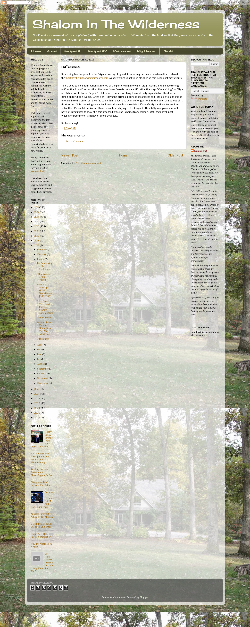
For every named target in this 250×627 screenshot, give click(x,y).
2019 (37, 245)
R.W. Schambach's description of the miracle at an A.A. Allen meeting (40, 458)
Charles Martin (44, 317)
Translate (202, 98)
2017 (37, 235)
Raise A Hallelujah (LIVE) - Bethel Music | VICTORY (45, 290)
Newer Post (69, 155)
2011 (36, 207)
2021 (37, 393)
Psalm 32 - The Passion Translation (41, 535)
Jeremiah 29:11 (38, 171)
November (43, 378)
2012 (37, 212)
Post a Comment (75, 141)
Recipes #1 (73, 51)
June (39, 354)
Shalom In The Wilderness (116, 24)
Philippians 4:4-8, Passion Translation (41, 483)
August (41, 363)
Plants (168, 51)
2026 (37, 417)
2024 (37, 408)
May (39, 349)
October (42, 373)
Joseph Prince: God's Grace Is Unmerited (41, 525)
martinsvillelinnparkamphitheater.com (87, 77)
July (39, 359)
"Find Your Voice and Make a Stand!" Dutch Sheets (45, 307)
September (43, 368)
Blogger (144, 597)
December (43, 383)
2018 (37, 240)
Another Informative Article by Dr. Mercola (42, 515)
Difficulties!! (43, 338)
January (41, 249)
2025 (37, 412)
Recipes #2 (97, 51)
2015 (37, 226)
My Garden (146, 51)
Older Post (175, 155)
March (41, 259)
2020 (37, 389)
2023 (37, 403)
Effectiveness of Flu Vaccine (44, 277)
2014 (37, 221)
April (40, 344)
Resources (122, 51)
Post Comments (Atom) (88, 163)
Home (36, 51)
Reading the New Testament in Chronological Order (41, 472)
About (52, 51)
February (42, 254)
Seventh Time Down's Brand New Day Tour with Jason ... (44, 328)
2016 (37, 231)
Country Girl (200, 151)
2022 (37, 398)
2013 (37, 216)
